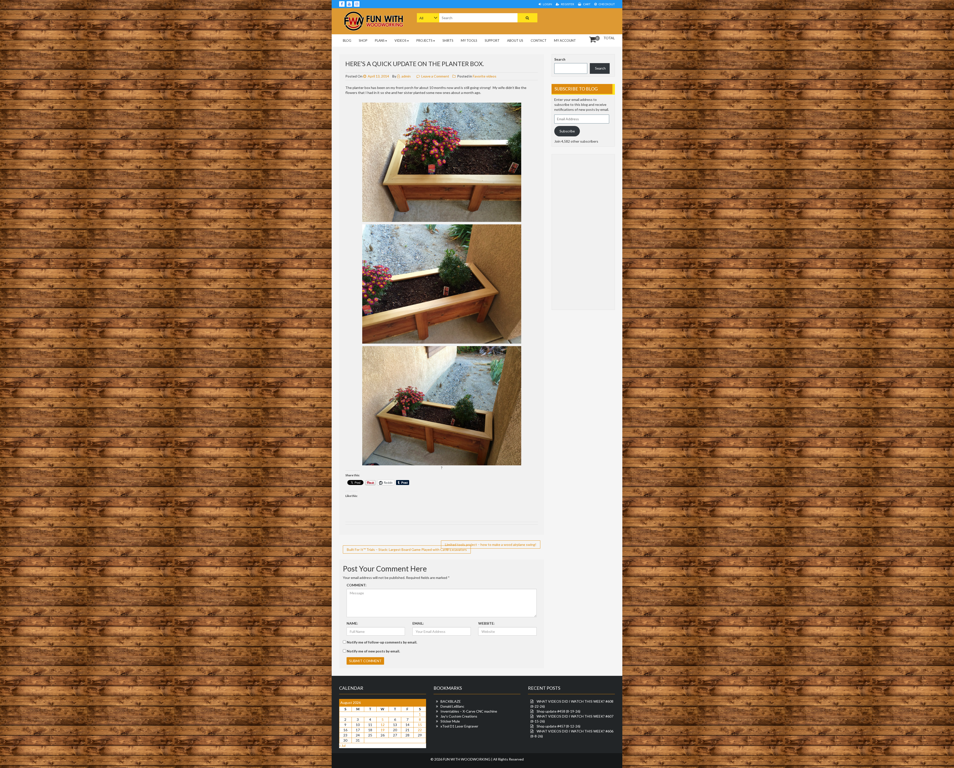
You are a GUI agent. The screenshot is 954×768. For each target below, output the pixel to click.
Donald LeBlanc (452, 706)
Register (567, 4)
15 (420, 725)
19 (383, 730)
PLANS (380, 40)
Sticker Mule (450, 721)
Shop (363, 40)
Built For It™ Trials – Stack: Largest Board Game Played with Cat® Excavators (407, 549)
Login (547, 4)
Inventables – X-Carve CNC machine (468, 711)
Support (492, 40)
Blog (347, 40)
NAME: (352, 623)
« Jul (342, 745)
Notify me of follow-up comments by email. (382, 642)
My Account (565, 40)
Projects (424, 40)
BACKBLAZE (450, 701)
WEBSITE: (486, 623)
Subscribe (567, 131)
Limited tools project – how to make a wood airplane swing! (490, 544)
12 (383, 725)
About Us (515, 40)
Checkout (606, 4)
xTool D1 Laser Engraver (459, 726)
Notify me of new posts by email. (373, 651)
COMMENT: (356, 585)
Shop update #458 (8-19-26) (558, 711)
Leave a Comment (435, 76)
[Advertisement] (583, 20)
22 (420, 730)
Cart (587, 4)
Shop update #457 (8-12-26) (558, 726)
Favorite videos (484, 76)
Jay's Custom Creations (458, 716)
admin (406, 76)
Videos (400, 40)
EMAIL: (418, 623)
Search (559, 59)
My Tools (469, 40)
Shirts (447, 40)
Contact (539, 40)
